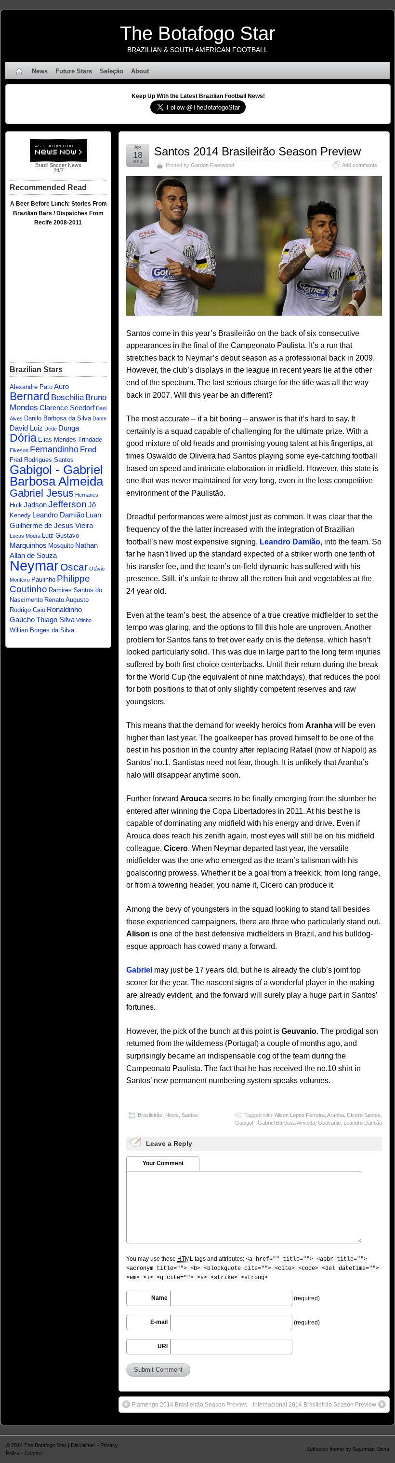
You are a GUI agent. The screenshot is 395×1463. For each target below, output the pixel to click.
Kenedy (20, 515)
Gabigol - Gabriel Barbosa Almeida (275, 1123)
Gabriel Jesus (42, 493)
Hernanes (86, 495)
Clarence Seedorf (67, 408)
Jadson (35, 505)
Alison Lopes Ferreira (300, 1115)
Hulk (16, 505)
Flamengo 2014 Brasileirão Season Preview (190, 1404)
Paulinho (43, 579)
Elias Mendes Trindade (70, 439)
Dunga (68, 428)
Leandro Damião (362, 1123)
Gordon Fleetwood (212, 165)
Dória (23, 438)
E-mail (159, 1322)
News (40, 71)
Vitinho (84, 620)
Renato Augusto (66, 599)
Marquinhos (28, 545)
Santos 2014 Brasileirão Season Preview (257, 151)
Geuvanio (329, 1123)
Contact (34, 1453)
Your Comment (163, 1163)
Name (159, 1298)
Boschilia (67, 397)
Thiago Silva (55, 619)
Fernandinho (54, 449)
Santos (190, 1115)
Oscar (74, 566)
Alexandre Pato (31, 386)
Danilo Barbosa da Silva (57, 418)
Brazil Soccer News (58, 165)
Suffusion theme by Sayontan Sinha (347, 1449)
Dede (50, 429)
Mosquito (61, 545)
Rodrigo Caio (27, 609)
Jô (92, 505)
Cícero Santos (364, 1115)
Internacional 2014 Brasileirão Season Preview (314, 1404)
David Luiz (26, 428)
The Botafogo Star (197, 33)
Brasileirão (150, 1115)
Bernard (30, 396)
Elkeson (19, 450)
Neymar (34, 565)
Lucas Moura (25, 536)
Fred (88, 449)
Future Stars (73, 71)
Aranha (335, 1115)
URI (163, 1346)
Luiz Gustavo (60, 535)
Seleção (111, 71)
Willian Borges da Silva (42, 630)
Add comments (359, 165)
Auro (61, 386)
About (140, 71)
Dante (99, 418)
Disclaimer (83, 1445)
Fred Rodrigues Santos (42, 459)
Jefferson (67, 504)
